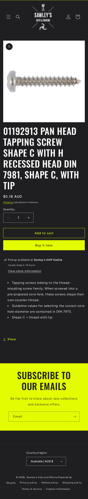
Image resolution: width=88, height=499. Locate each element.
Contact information (58, 489)
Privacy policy (28, 482)
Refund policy (49, 482)
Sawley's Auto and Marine (42, 477)
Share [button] (11, 339)
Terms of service (32, 489)
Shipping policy (72, 482)
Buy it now (44, 245)
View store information (24, 271)
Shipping (8, 202)
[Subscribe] (74, 417)
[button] (8, 17)
